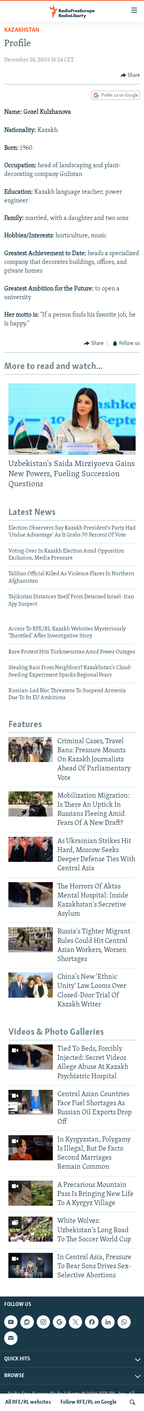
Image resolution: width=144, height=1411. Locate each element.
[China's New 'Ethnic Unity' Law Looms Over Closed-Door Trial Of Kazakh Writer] (30, 985)
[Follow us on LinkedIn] (108, 1322)
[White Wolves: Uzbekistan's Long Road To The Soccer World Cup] (30, 1229)
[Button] (130, 75)
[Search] (132, 1402)
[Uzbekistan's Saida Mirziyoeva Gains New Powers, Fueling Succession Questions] (72, 419)
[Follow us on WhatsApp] (124, 1322)
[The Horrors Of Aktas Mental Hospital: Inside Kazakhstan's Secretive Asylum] (30, 894)
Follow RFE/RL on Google (88, 1402)
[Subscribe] (10, 1338)
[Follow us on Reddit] (27, 1322)
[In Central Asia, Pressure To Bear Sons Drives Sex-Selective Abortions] (30, 1265)
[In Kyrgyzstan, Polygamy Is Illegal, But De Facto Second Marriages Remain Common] (30, 1147)
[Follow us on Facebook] (91, 1322)
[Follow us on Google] (59, 1322)
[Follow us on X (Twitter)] (75, 1322)
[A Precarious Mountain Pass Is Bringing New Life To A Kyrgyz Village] (30, 1193)
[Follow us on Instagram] (43, 1322)
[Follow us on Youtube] (10, 1322)
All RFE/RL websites (28, 1402)
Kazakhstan (21, 30)
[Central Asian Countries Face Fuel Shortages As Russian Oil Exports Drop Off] (30, 1102)
